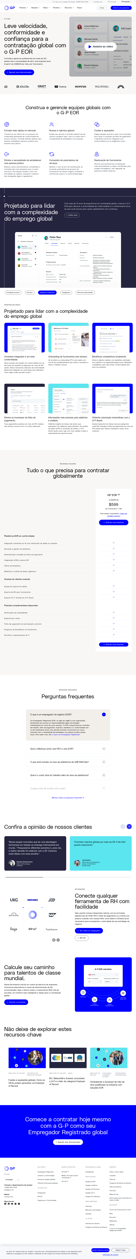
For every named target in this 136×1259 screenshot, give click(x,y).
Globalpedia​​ (90, 1172)
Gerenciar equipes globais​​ (46, 1179)
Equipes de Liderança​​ (93, 1196)
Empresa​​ (88, 1214)
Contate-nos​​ (8, 1197)
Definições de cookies (110, 1255)
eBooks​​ (112, 1225)
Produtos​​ (22, 8)
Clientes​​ (112, 1179)
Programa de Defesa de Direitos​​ (96, 1227)
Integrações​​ (42, 1193)
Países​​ (45, 8)
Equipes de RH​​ (91, 1181)
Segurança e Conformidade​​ (47, 1200)
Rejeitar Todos (120, 1250)
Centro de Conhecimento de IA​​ (120, 1210)
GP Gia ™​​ (65, 1181)
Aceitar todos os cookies (100, 1250)
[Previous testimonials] (122, 826)
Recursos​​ (68, 8)
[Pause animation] (54, 940)
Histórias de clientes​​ (93, 1223)
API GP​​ (40, 1196)
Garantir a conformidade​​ (46, 1175)
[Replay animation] (58, 940)
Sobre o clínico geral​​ (116, 1172)
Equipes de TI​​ (90, 1193)
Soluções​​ (34, 8)
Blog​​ (111, 1213)
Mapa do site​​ (114, 1194)
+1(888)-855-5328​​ (10, 1187)
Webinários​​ (113, 1221)
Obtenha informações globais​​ (48, 1183)
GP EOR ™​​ (65, 1172)
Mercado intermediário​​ (93, 1210)
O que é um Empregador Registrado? (66, 734)
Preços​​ (79, 8)
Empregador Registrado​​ (46, 1172)
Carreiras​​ (113, 1175)
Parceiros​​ (56, 8)
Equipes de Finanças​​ (93, 1189)
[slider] (68, 877)
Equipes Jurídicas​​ (91, 1185)
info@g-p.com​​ (9, 1190)
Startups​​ (89, 1206)
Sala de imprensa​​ (115, 1187)
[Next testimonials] (129, 826)
